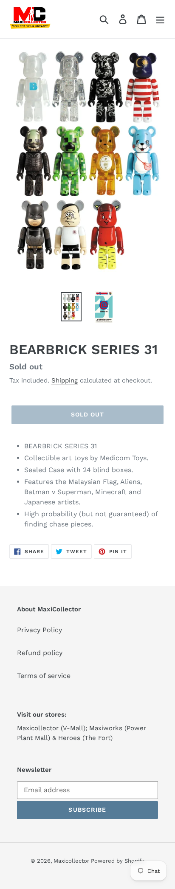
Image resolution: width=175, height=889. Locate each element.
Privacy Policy (39, 630)
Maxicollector (72, 861)
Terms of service (44, 676)
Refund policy (39, 653)
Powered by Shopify (117, 861)
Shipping (64, 380)
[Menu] (160, 19)
